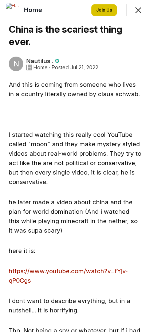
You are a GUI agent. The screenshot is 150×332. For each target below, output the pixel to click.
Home (40, 67)
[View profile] (13, 10)
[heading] (34, 9)
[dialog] (75, 166)
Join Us (104, 10)
